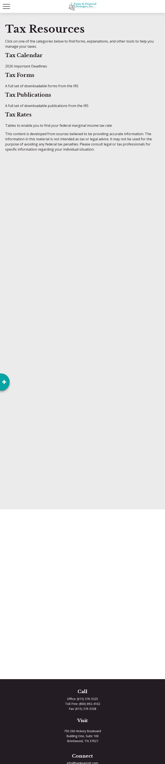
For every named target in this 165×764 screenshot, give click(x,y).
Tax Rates (18, 115)
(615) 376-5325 (87, 699)
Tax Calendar (24, 55)
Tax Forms (19, 75)
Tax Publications (28, 95)
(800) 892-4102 (89, 704)
